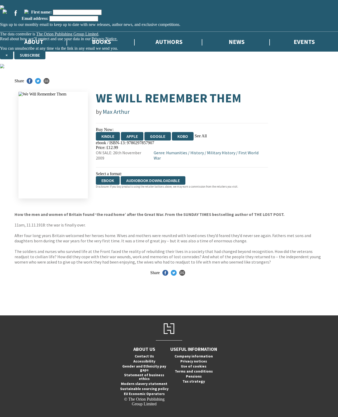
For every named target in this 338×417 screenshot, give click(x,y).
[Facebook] (15, 13)
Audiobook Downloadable (153, 180)
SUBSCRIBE (30, 55)
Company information (194, 356)
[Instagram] (26, 12)
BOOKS (101, 42)
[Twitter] (5, 12)
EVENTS (304, 42)
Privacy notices (193, 361)
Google (157, 136)
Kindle (107, 136)
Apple (132, 136)
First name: (41, 12)
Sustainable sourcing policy (144, 388)
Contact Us (144, 356)
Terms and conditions (194, 371)
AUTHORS (169, 42)
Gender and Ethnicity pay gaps (144, 368)
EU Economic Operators (144, 393)
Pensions (194, 376)
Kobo (182, 136)
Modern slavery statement (144, 383)
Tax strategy (193, 381)
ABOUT (34, 42)
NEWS (237, 42)
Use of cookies (193, 366)
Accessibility (144, 361)
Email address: (35, 18)
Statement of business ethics (144, 377)
